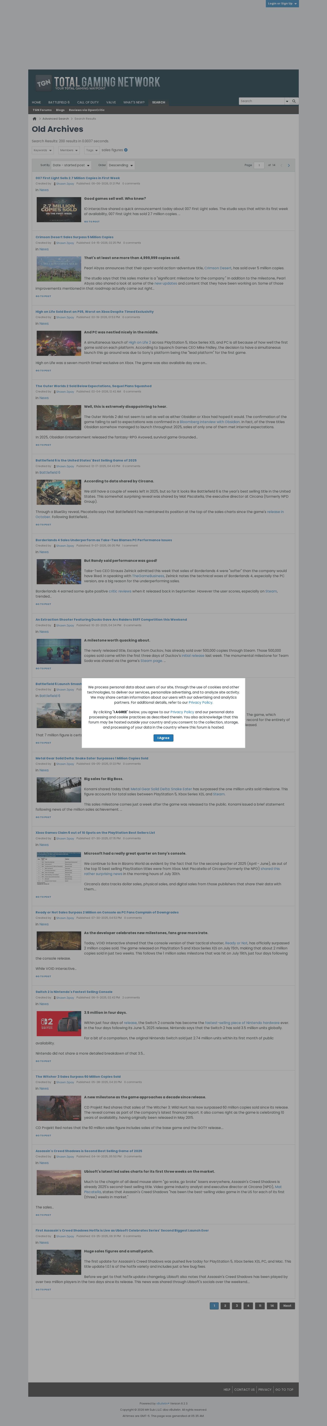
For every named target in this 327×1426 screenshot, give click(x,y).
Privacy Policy (200, 702)
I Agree (163, 738)
